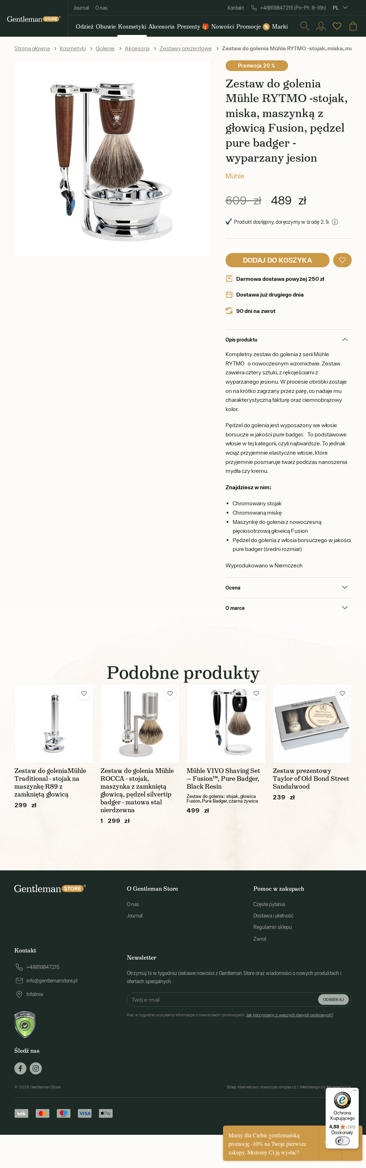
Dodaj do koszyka (277, 260)
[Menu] (354, 1092)
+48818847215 (42, 967)
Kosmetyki (73, 48)
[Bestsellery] (337, 26)
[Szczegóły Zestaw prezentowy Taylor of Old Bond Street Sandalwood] (312, 723)
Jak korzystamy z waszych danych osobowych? (289, 1014)
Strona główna (32, 48)
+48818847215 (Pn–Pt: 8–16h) (293, 8)
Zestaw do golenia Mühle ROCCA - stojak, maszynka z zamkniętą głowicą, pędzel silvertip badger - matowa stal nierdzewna (137, 790)
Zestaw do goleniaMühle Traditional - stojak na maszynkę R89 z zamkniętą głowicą (50, 783)
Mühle (235, 176)
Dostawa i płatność (273, 916)
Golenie (105, 48)
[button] (342, 260)
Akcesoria (137, 48)
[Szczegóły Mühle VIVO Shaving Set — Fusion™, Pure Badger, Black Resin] (226, 723)
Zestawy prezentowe (185, 48)
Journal (81, 8)
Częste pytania (269, 904)
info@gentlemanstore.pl (52, 981)
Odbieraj (333, 999)
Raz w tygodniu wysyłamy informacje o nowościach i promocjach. (230, 1014)
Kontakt (236, 8)
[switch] (342, 1141)
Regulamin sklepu (272, 927)
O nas (101, 8)
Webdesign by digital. (326, 1086)
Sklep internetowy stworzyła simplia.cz (261, 1086)
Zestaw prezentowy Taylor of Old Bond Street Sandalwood (311, 779)
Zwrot (259, 939)
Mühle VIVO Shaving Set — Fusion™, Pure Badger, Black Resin (223, 779)
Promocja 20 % (257, 65)
